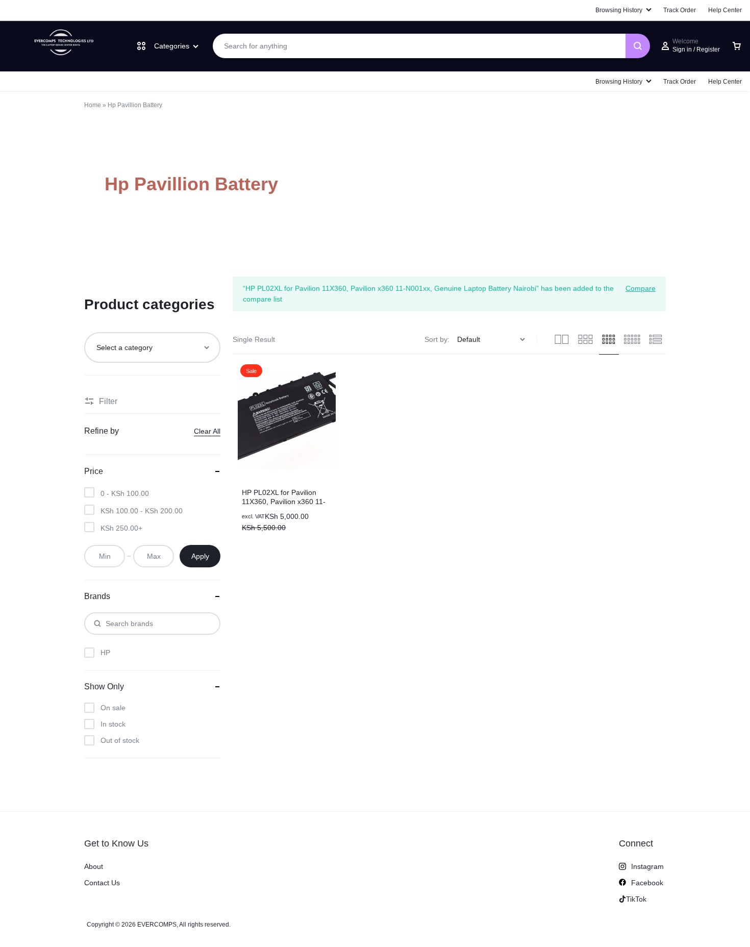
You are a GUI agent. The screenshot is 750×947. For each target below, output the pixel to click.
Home (92, 105)
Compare (641, 288)
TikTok (636, 899)
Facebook (647, 883)
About (93, 866)
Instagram (647, 866)
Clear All (207, 431)
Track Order (679, 81)
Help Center (725, 81)
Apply (200, 556)
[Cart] (737, 46)
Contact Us (102, 883)
